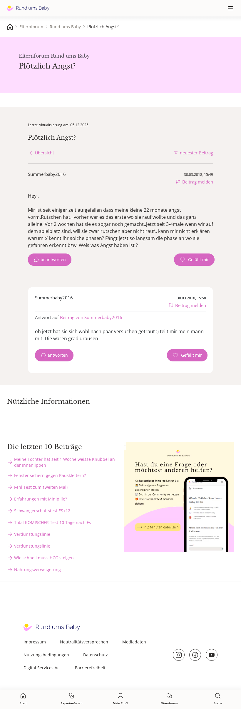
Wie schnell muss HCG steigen (44, 557)
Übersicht (44, 153)
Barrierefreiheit (90, 667)
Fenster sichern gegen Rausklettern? (50, 475)
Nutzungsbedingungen (46, 655)
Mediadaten (134, 642)
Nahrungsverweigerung (37, 569)
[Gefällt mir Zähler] (194, 259)
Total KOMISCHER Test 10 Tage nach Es (52, 522)
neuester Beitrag (196, 153)
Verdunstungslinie (32, 534)
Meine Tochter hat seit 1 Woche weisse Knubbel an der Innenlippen (64, 462)
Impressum (35, 642)
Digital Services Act (42, 667)
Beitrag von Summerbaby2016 (91, 317)
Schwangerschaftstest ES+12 (42, 510)
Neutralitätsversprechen (84, 642)
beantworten (53, 259)
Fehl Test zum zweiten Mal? (41, 487)
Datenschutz (95, 655)
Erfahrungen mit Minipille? (40, 499)
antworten (58, 355)
